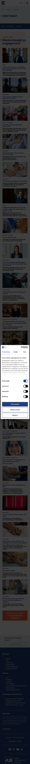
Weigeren (15, 415)
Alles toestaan (15, 404)
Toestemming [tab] (6, 352)
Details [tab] (16, 352)
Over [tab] (24, 352)
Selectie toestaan (15, 409)
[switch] (25, 386)
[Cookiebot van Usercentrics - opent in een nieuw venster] (21, 347)
